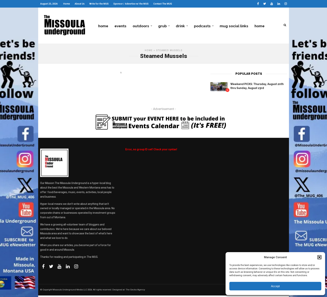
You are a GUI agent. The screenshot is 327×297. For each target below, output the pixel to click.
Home (66, 3)
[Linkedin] (278, 4)
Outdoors (141, 26)
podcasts (202, 26)
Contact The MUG (162, 3)
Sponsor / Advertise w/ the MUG (131, 3)
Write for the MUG (99, 3)
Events (120, 26)
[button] (319, 257)
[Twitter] (51, 266)
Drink (180, 26)
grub (162, 26)
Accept (275, 286)
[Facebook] (43, 266)
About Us (80, 3)
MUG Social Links (234, 26)
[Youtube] (271, 4)
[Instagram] (285, 4)
